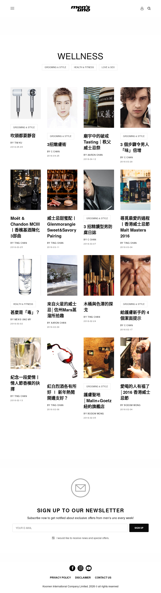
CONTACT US (103, 577)
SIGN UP (139, 527)
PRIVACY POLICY (60, 577)
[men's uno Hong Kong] (80, 8)
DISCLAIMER (83, 577)
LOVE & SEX (108, 67)
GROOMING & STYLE (55, 67)
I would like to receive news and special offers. (83, 538)
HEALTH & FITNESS (84, 67)
